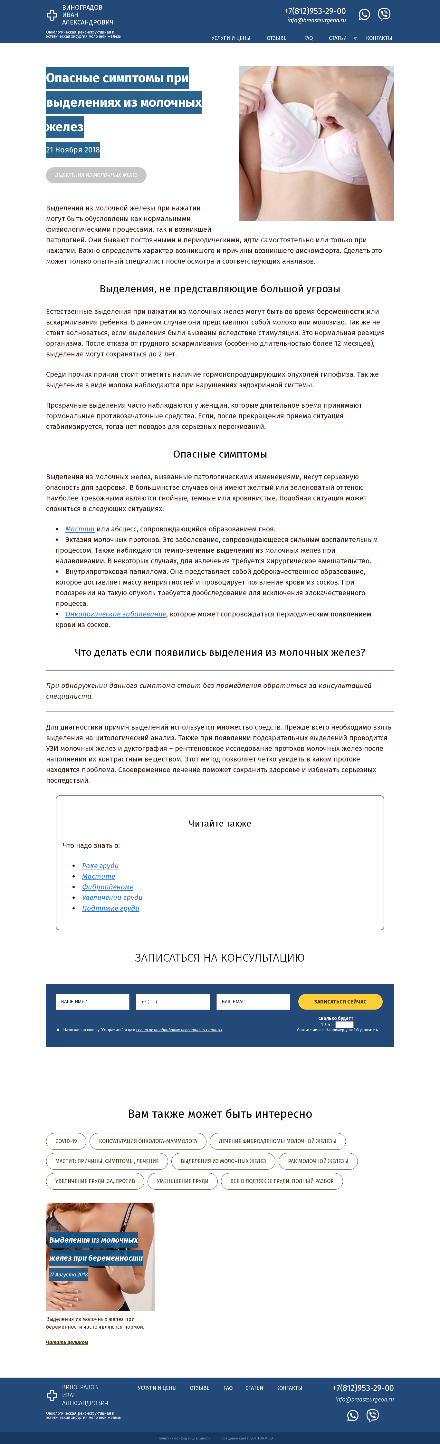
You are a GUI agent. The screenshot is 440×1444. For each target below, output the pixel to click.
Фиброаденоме (107, 887)
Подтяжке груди (110, 908)
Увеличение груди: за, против (95, 1181)
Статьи (338, 38)
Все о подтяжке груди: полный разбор (282, 1181)
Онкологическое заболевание (115, 614)
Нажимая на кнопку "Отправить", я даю (142, 1030)
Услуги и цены (231, 38)
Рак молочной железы (318, 1161)
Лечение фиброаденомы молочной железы (278, 1141)
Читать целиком (67, 1342)
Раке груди (100, 865)
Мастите (98, 876)
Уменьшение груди (182, 1181)
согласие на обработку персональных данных (179, 1030)
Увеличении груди (112, 897)
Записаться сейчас (340, 1002)
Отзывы (277, 38)
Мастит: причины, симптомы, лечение (107, 1161)
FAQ (308, 38)
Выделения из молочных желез (96, 175)
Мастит (80, 529)
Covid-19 (66, 1141)
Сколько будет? (337, 1018)
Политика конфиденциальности (184, 1438)
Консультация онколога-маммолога (148, 1141)
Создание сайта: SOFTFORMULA (247, 1438)
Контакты (379, 38)
